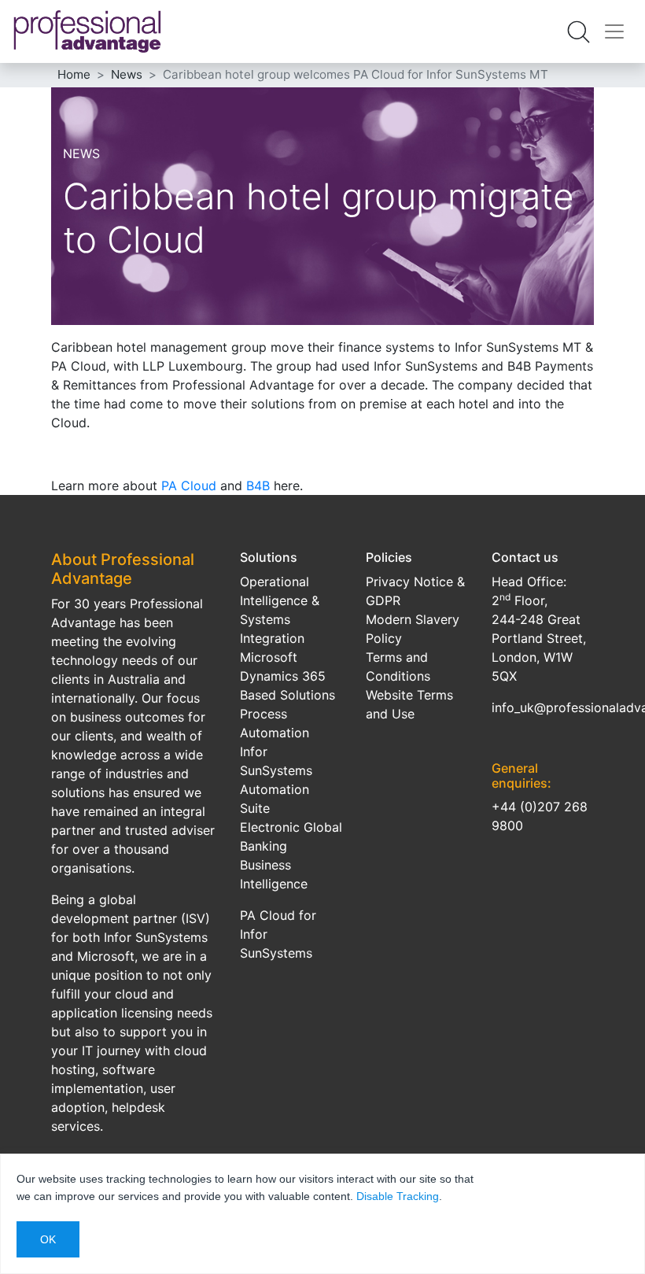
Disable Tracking (397, 1196)
